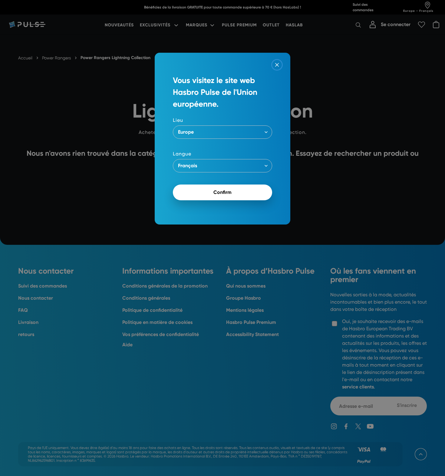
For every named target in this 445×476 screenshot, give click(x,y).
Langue (182, 154)
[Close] (277, 65)
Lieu (178, 120)
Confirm (222, 192)
